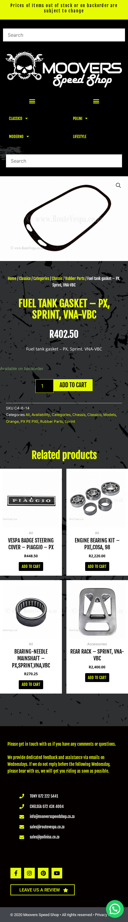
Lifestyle (79, 136)
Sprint (70, 421)
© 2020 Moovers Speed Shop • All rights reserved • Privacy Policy (64, 915)
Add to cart (73, 385)
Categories (41, 278)
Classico (15, 118)
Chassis (57, 278)
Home (12, 278)
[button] (32, 101)
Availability (41, 414)
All (28, 414)
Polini (77, 118)
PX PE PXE (29, 421)
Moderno (16, 136)
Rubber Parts (75, 278)
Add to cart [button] (31, 566)
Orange (12, 421)
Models (109, 414)
